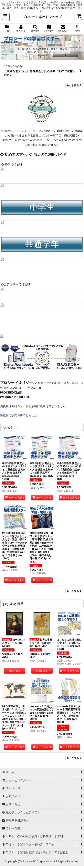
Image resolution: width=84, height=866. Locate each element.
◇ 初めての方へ (13, 154)
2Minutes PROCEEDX (15, 397)
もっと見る (73, 85)
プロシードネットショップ (42, 17)
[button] (5, 17)
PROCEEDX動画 (11, 392)
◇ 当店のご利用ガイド (47, 154)
